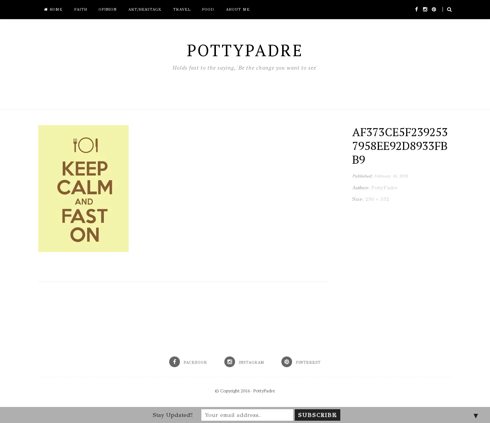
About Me (238, 9)
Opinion (108, 9)
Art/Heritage (145, 9)
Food (208, 9)
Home (55, 9)
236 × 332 (377, 199)
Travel (182, 9)
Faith (80, 9)
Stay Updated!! (173, 415)
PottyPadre (264, 391)
